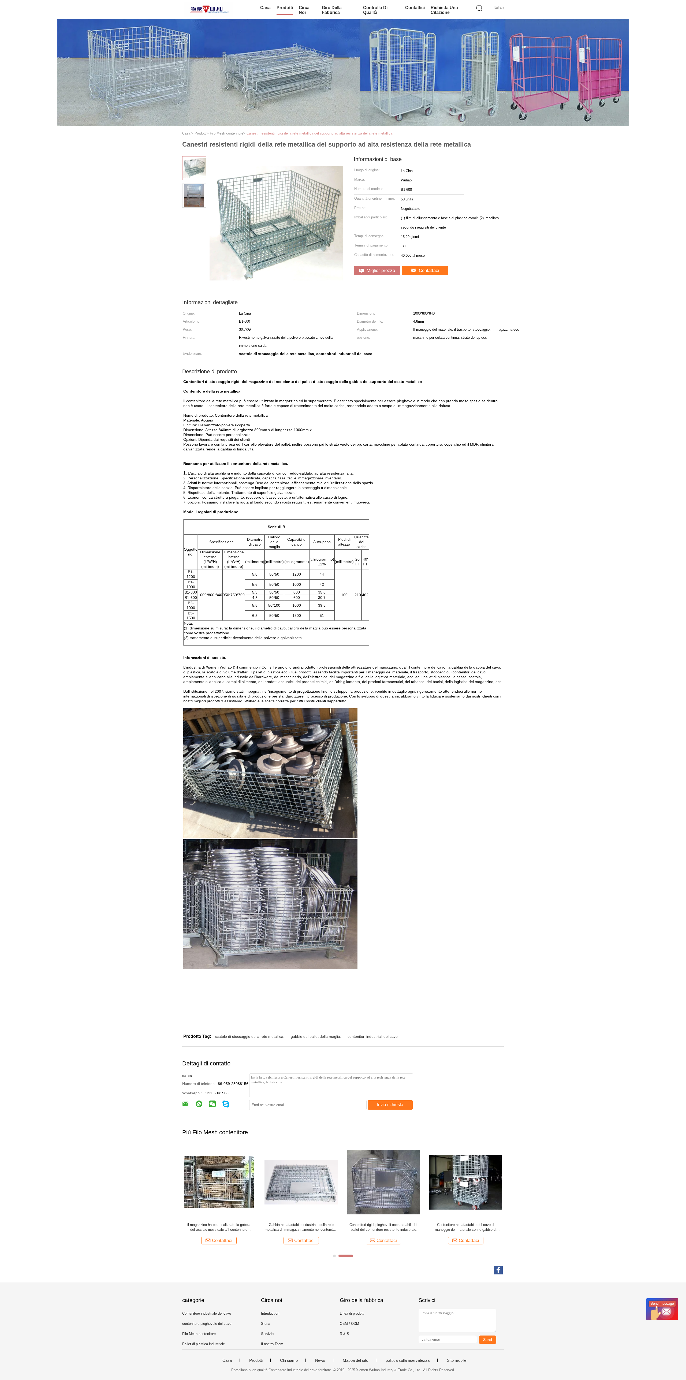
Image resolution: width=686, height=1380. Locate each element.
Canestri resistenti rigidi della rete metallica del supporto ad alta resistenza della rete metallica (319, 133)
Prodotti (285, 7)
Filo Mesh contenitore (199, 1334)
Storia (265, 1324)
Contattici (415, 7)
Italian (499, 7)
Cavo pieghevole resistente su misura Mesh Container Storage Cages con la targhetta (466, 1227)
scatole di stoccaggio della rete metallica (249, 1036)
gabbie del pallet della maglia (315, 1036)
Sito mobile (456, 1360)
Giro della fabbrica (332, 10)
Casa (265, 7)
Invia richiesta (390, 1104)
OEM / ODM (349, 1324)
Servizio (267, 1334)
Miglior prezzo (380, 270)
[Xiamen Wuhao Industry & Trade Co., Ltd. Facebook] (498, 1270)
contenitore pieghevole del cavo (206, 1324)
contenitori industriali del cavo (373, 1036)
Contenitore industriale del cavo (206, 1313)
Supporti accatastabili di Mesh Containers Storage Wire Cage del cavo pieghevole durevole (383, 1227)
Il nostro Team (272, 1344)
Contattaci (428, 270)
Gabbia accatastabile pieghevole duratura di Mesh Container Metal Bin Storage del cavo (219, 1227)
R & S (344, 1334)
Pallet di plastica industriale (203, 1344)
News (320, 1360)
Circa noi (304, 10)
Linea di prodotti (352, 1313)
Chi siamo (289, 1360)
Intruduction (270, 1313)
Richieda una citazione (444, 10)
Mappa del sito (355, 1360)
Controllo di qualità (375, 10)
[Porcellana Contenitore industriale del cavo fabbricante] (208, 9)
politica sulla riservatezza (408, 1360)
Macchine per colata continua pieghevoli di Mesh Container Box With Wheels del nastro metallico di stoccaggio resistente (301, 1227)
